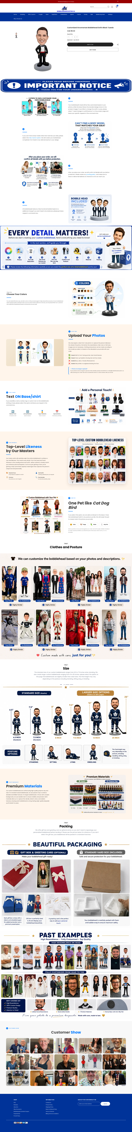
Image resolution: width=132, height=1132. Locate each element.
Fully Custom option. (35, 138)
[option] (43, 49)
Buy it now (93, 50)
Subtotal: (70, 40)
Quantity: (70, 34)
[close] (118, 1)
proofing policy (91, 174)
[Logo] (66, 9)
